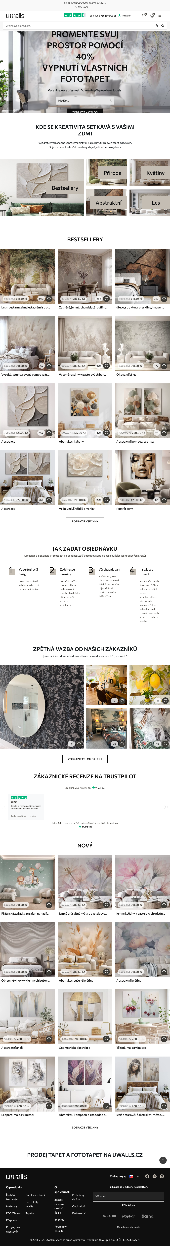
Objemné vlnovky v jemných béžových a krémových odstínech (25, 980)
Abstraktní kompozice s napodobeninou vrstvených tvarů (83, 1115)
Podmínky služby (78, 1197)
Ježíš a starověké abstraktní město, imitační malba (140, 1115)
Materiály (11, 1206)
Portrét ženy (124, 508)
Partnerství (78, 1213)
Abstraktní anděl (12, 1047)
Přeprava (11, 1220)
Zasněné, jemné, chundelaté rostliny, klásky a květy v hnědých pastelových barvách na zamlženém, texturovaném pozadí (83, 307)
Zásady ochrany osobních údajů (59, 1206)
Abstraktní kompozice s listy (135, 441)
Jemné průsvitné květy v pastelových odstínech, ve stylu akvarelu (83, 913)
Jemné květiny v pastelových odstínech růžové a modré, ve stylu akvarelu (140, 913)
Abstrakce (8, 441)
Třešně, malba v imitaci (131, 1047)
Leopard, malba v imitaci (17, 1115)
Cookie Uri (78, 1206)
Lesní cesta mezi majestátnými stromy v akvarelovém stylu (25, 307)
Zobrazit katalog (85, 112)
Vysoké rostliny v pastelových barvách (83, 374)
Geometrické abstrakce (74, 1047)
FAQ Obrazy (13, 1213)
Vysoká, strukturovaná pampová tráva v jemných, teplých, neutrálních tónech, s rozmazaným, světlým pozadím (25, 374)
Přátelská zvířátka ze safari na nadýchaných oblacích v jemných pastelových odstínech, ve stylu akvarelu (25, 913)
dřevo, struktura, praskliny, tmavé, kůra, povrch (140, 307)
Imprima (59, 1219)
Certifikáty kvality (32, 1204)
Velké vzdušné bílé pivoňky (77, 508)
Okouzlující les (126, 374)
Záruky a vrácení (35, 1194)
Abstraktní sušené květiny (76, 980)
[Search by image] (156, 25)
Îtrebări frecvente (11, 1197)
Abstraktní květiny (71, 441)
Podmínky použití (60, 1228)
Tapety (30, 1213)
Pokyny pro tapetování (13, 1229)
